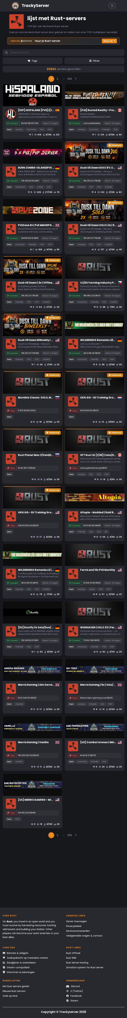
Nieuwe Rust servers (14, 991)
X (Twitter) (76, 991)
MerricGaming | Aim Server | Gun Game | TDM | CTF (51, 684)
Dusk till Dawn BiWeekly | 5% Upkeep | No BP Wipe (50, 340)
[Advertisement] (64, 874)
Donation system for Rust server (84, 967)
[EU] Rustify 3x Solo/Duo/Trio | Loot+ (41, 627)
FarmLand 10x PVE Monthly (97, 570)
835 (69, 78)
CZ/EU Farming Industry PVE (98, 282)
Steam (74, 1000)
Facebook (76, 996)
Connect (14, 123)
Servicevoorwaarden (78, 931)
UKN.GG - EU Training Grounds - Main (42, 512)
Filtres (96, 60)
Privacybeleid (73, 926)
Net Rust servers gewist (16, 986)
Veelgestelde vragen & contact (84, 935)
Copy (12, 410)
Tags (34, 60)
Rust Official (73, 953)
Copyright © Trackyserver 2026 (63, 1012)
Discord (75, 986)
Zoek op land (10, 996)
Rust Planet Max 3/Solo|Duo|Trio (39, 455)
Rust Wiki (71, 957)
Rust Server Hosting (77, 962)
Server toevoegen (76, 921)
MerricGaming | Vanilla (33, 742)
